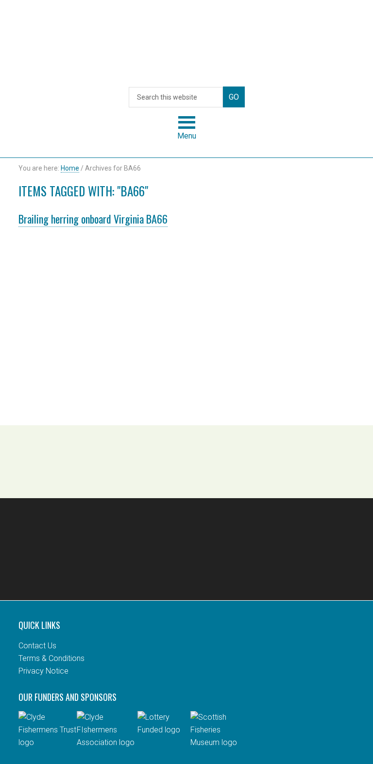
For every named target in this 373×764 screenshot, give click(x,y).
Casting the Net (186, 44)
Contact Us (37, 645)
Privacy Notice (43, 671)
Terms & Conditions (51, 658)
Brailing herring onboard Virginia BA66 (93, 218)
